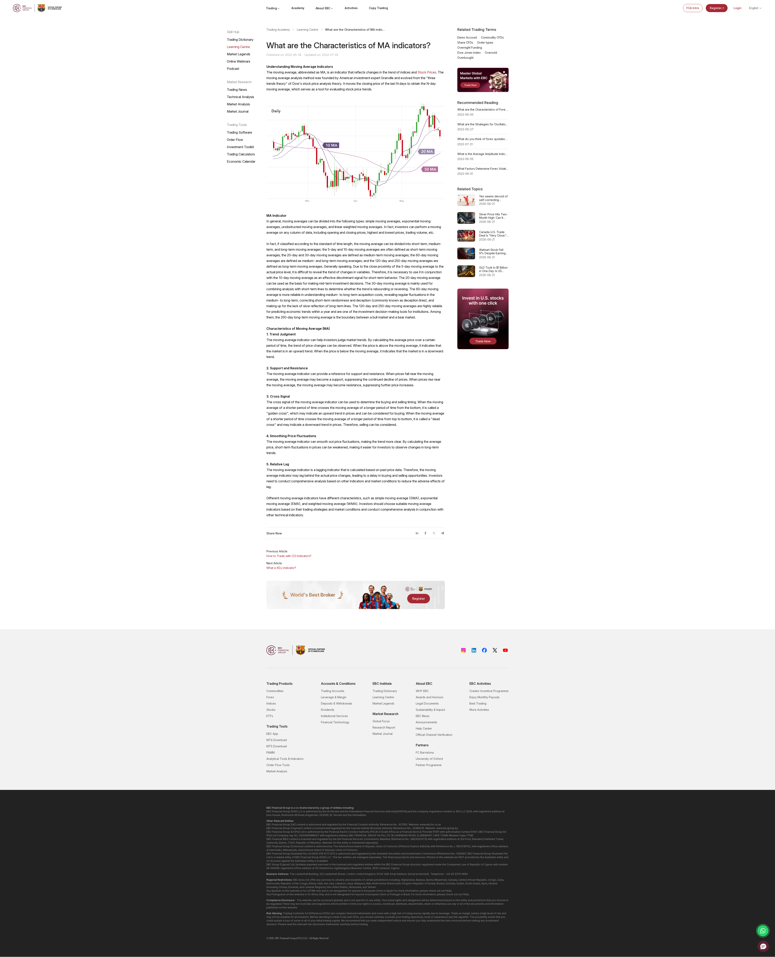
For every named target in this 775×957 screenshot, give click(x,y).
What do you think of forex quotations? (483, 139)
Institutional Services (334, 716)
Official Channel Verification (434, 734)
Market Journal (237, 111)
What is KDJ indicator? (281, 568)
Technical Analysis (240, 97)
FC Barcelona (425, 752)
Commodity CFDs (492, 37)
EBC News (422, 716)
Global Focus (381, 721)
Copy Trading (378, 8)
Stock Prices (427, 72)
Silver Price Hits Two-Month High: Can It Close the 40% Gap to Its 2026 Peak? (493, 216)
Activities (351, 8)
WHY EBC (422, 691)
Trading (271, 8)
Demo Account (467, 37)
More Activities (479, 709)
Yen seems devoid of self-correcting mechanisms (493, 198)
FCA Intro (692, 8)
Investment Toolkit (240, 147)
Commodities (275, 691)
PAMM (270, 752)
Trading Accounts (332, 691)
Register (716, 8)
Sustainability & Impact (430, 709)
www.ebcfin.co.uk (430, 824)
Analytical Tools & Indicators (285, 758)
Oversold (491, 52)
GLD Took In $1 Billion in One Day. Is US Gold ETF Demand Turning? (493, 269)
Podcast (233, 69)
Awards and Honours (429, 697)
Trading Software (239, 132)
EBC (277, 938)
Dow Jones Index (469, 52)
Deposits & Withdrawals (336, 703)
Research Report (384, 727)
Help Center (424, 728)
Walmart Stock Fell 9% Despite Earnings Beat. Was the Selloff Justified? (493, 251)
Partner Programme (429, 765)
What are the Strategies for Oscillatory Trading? (483, 124)
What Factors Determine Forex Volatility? (483, 168)
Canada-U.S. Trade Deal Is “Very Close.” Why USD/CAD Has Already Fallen (492, 233)
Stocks (270, 709)
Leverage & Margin (333, 697)
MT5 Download (276, 746)
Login (737, 8)
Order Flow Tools (278, 765)
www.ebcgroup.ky (447, 828)
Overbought (465, 57)
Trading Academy (278, 29)
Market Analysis (238, 104)
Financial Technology (335, 722)
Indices (271, 703)
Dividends (327, 709)
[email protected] (418, 873)
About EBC (323, 8)
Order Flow (235, 140)
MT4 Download (276, 740)
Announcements (426, 722)
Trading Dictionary (240, 40)
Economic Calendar (241, 161)
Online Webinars (238, 61)
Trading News (237, 90)
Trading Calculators (241, 154)
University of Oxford (429, 758)
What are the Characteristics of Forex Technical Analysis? (483, 109)
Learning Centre (238, 47)
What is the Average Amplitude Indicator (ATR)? (483, 154)
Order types (485, 42)
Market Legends (238, 54)
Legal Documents (427, 703)
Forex (270, 697)
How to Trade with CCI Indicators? (288, 556)
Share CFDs (465, 42)
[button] (763, 946)
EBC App (272, 733)
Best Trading (477, 703)
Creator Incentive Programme (489, 691)
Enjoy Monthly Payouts (484, 697)
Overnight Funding (469, 47)
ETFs (269, 716)
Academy (297, 8)
